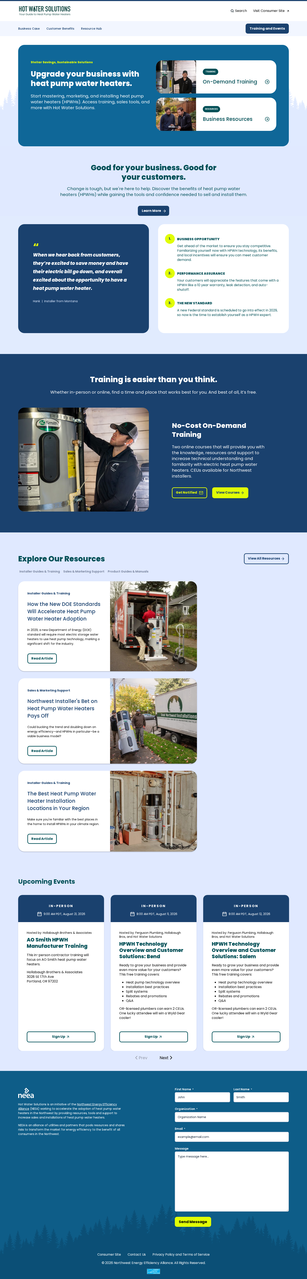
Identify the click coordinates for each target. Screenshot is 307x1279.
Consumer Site (109, 1254)
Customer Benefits (60, 29)
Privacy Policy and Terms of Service (181, 1254)
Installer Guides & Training (48, 593)
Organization (186, 1109)
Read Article (42, 658)
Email (180, 1129)
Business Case (29, 29)
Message (182, 1148)
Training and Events (267, 28)
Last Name (242, 1089)
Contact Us (137, 1254)
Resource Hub (91, 29)
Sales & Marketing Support (48, 690)
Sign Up (59, 1036)
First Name (184, 1089)
